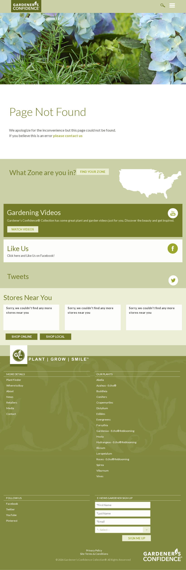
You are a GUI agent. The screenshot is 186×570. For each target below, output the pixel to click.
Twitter (10, 509)
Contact (11, 414)
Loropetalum (104, 453)
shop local (55, 336)
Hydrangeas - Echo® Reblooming (116, 442)
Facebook (12, 503)
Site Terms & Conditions (94, 553)
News (9, 397)
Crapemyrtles (104, 402)
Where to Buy (14, 385)
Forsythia (102, 425)
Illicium (100, 448)
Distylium (102, 408)
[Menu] (172, 5)
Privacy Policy (94, 550)
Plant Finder (13, 380)
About (10, 391)
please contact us (68, 135)
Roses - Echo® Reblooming (112, 459)
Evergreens (103, 419)
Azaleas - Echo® (106, 385)
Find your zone (92, 172)
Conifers (101, 397)
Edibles (100, 414)
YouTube (11, 515)
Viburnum (102, 470)
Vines (99, 476)
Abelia (100, 380)
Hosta (100, 436)
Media (10, 408)
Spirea (100, 465)
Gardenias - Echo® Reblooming (115, 431)
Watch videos (22, 229)
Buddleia (101, 391)
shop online (22, 336)
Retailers (11, 402)
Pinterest (11, 520)
